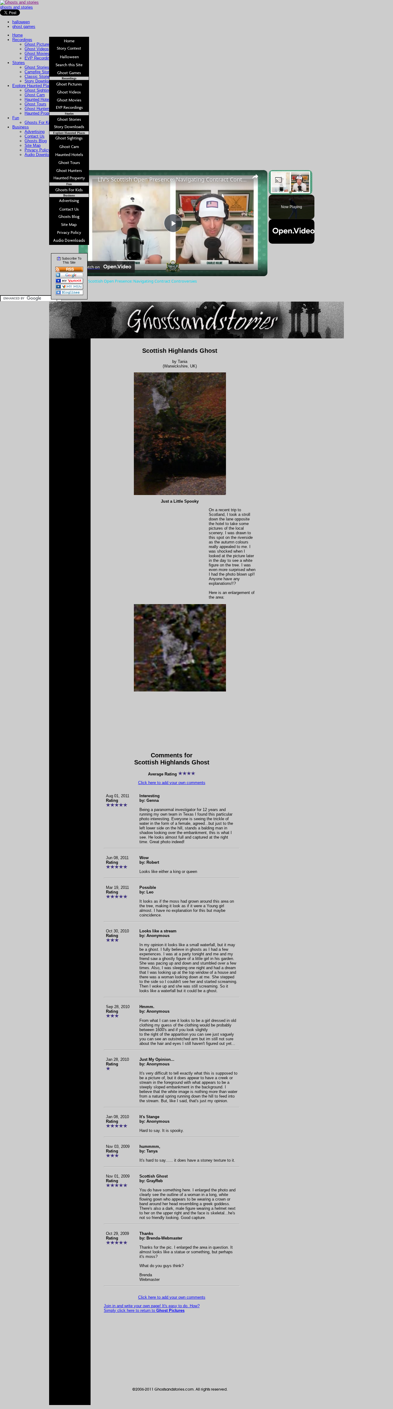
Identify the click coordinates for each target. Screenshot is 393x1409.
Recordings (22, 39)
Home (17, 35)
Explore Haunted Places (33, 85)
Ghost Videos (37, 49)
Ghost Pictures (38, 44)
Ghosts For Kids (39, 122)
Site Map (33, 145)
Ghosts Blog (36, 141)
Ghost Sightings (39, 90)
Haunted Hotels (38, 99)
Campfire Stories (39, 72)
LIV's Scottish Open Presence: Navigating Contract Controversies (172, 179)
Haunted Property (40, 113)
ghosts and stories (16, 7)
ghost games (23, 26)
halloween (21, 22)
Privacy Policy (37, 150)
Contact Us (35, 136)
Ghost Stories (37, 67)
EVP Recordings (39, 58)
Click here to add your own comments (171, 782)
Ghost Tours (35, 104)
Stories (18, 62)
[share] (255, 176)
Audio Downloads (40, 154)
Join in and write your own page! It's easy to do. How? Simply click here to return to (152, 1308)
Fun (15, 118)
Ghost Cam (35, 95)
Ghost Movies (37, 53)
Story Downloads (40, 81)
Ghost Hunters (37, 108)
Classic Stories (38, 76)
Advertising (35, 131)
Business (20, 127)
